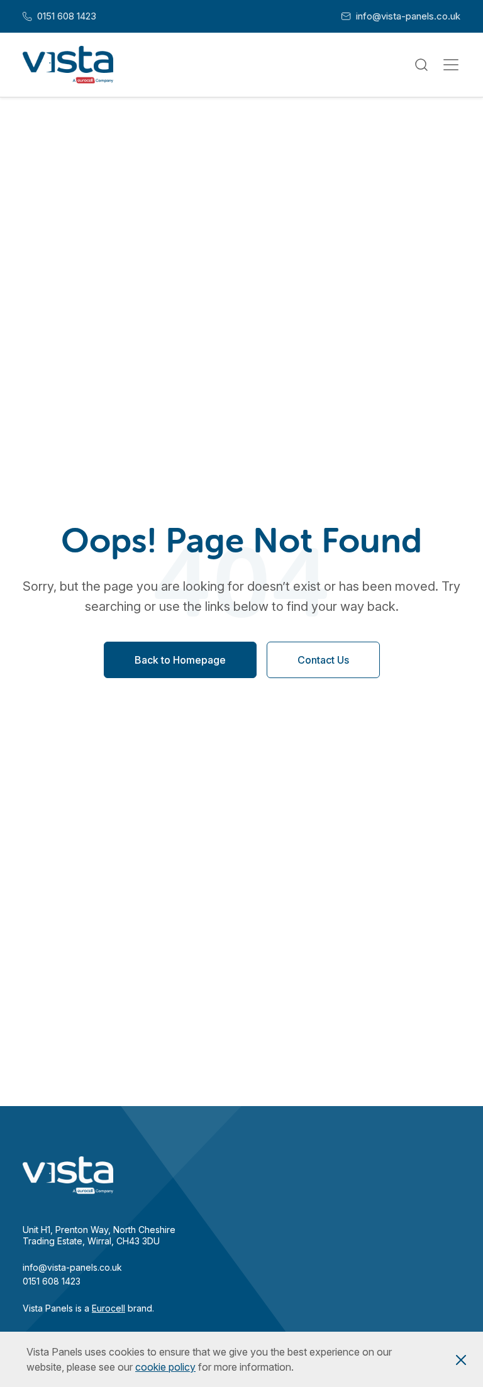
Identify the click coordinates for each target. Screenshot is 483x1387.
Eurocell (108, 1308)
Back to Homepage (180, 660)
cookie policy (165, 1367)
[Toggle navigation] (450, 65)
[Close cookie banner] (461, 1359)
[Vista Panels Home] (68, 65)
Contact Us (323, 660)
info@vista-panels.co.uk (400, 16)
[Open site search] (421, 65)
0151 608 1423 (59, 16)
